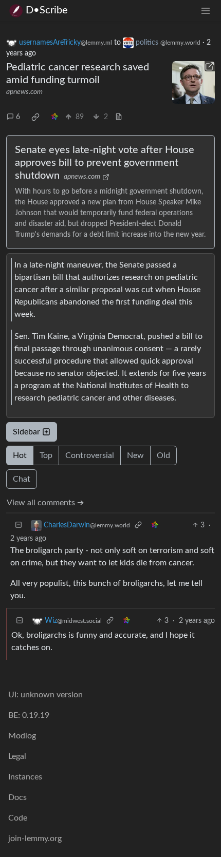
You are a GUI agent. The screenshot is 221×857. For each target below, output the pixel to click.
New (135, 455)
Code (17, 818)
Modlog (22, 736)
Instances (25, 777)
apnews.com (24, 92)
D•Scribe (47, 10)
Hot (20, 455)
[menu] (205, 10)
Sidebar (26, 432)
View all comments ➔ (45, 503)
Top (46, 455)
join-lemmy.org (35, 838)
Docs (17, 797)
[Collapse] (18, 526)
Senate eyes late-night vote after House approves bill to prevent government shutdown (104, 163)
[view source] (118, 117)
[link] (35, 117)
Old (163, 455)
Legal (17, 756)
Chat (21, 479)
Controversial (89, 455)
